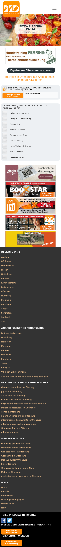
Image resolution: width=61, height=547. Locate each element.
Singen (4, 308)
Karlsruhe (6, 346)
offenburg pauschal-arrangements (18, 424)
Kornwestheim (8, 283)
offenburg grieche (10, 432)
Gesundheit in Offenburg (13, 456)
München (5, 291)
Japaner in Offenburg (11, 391)
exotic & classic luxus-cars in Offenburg (21, 476)
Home (4, 487)
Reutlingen (6, 304)
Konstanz (5, 278)
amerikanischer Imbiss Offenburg (18, 416)
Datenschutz (7, 504)
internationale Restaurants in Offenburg (21, 420)
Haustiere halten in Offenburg (16, 448)
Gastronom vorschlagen (12, 531)
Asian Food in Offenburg (13, 395)
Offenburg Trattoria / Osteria (15, 428)
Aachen (5, 257)
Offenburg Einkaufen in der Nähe (17, 468)
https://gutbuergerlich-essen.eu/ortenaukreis (23, 404)
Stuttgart (5, 317)
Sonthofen (6, 313)
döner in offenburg (10, 412)
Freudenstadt (7, 265)
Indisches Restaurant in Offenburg (18, 408)
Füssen (4, 270)
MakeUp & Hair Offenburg (14, 460)
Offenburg (6, 355)
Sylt (3, 321)
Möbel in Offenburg (10, 472)
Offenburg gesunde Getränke (15, 443)
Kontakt (5, 491)
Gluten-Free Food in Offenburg (16, 399)
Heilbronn (6, 342)
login (3, 508)
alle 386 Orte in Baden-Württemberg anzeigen (24, 377)
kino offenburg (8, 464)
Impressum (7, 495)
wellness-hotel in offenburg (15, 452)
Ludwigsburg (7, 287)
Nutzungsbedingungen (12, 499)
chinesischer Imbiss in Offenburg (17, 387)
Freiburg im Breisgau (11, 333)
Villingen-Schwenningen (13, 372)
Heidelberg (6, 274)
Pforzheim (6, 300)
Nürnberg (6, 296)
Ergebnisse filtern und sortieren (31, 70)
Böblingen (6, 261)
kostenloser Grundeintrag (11, 543)
